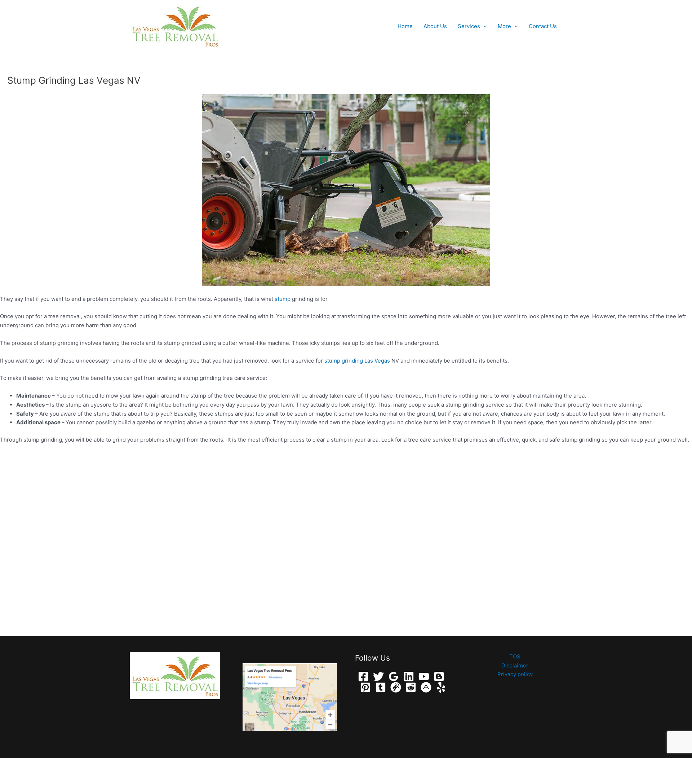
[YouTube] (423, 676)
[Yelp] (441, 687)
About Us (435, 26)
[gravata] (395, 687)
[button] (483, 26)
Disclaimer (514, 665)
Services (469, 26)
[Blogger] (439, 676)
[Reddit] (410, 687)
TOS (514, 656)
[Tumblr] (380, 687)
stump (282, 298)
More (504, 26)
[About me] (426, 687)
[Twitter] (378, 676)
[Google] (393, 676)
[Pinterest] (365, 687)
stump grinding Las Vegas (357, 360)
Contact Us (543, 26)
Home (405, 26)
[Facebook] (363, 676)
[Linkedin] (408, 676)
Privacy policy (515, 674)
